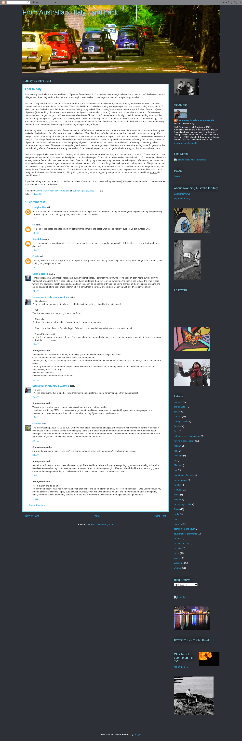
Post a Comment (37, 505)
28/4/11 (35, 441)
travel (176, 553)
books (177, 411)
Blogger (137, 734)
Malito (177, 465)
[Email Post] (101, 190)
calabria (177, 416)
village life (37, 194)
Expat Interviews (182, 194)
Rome (177, 509)
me (175, 470)
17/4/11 (35, 218)
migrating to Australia (184, 475)
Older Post (160, 516)
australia (178, 402)
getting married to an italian (187, 436)
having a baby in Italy (184, 441)
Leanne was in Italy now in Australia (50, 297)
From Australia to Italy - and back (70, 12)
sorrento (178, 524)
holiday (177, 446)
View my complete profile (186, 143)
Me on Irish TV (181, 667)
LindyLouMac (39, 207)
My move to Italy (182, 198)
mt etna (177, 485)
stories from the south (184, 529)
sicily (176, 514)
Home (96, 516)
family (177, 426)
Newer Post (32, 516)
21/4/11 (35, 379)
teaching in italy (181, 543)
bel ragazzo (179, 407)
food (176, 431)
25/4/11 (35, 397)
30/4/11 (35, 455)
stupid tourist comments (185, 534)
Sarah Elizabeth (40, 274)
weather (177, 568)
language (178, 455)
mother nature (180, 480)
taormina (178, 538)
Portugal (178, 490)
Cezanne (36, 423)
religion (177, 499)
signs (176, 519)
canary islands (181, 421)
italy (176, 451)
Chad (35, 256)
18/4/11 (35, 233)
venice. (177, 558)
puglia (177, 494)
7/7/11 (35, 499)
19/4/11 (35, 267)
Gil (33, 224)
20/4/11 (35, 291)
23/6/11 (35, 475)
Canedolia (37, 239)
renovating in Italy (182, 504)
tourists (177, 548)
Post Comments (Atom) (102, 524)
